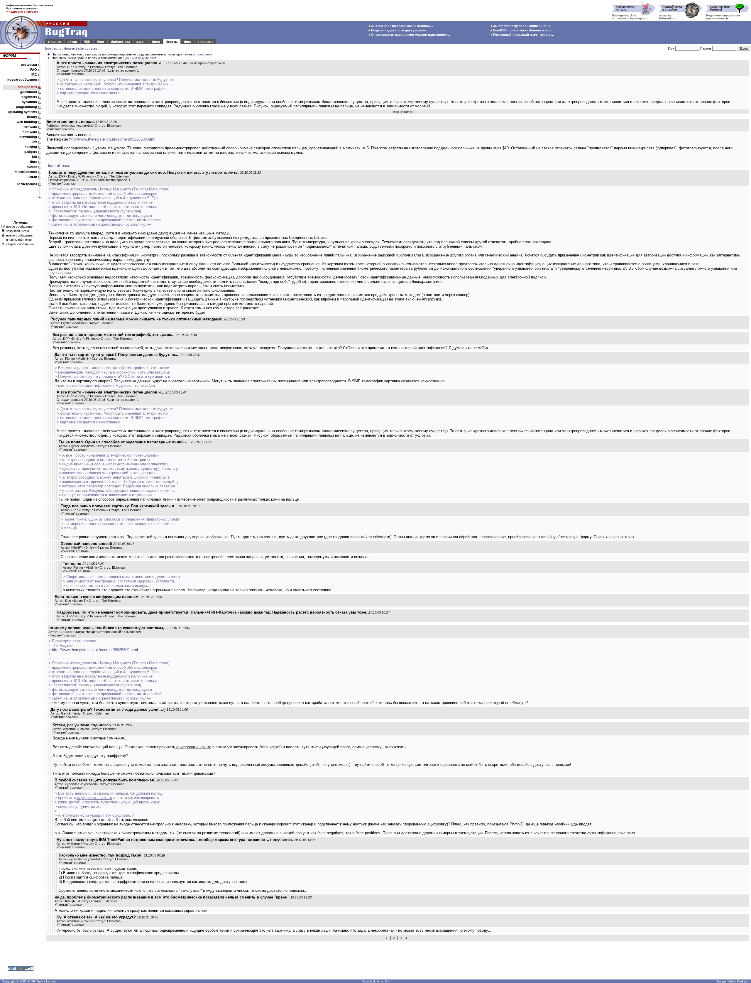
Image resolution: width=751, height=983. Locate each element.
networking (28, 137)
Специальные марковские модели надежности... (410, 34)
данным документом (140, 58)
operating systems (22, 112)
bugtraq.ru (53, 48)
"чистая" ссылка (70, 74)
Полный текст (58, 165)
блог (100, 41)
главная (54, 41)
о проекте (205, 41)
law (34, 141)
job (34, 156)
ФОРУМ (9, 56)
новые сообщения (22, 79)
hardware (30, 132)
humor (32, 166)
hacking (31, 146)
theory (32, 117)
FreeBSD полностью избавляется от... (522, 30)
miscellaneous (26, 171)
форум (171, 41)
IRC (34, 74)
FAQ (33, 69)
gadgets (30, 151)
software (30, 127)
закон (141, 41)
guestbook (28, 92)
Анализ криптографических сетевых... (401, 26)
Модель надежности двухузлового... (400, 30)
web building (27, 122)
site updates (87, 48)
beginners (29, 97)
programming (26, 107)
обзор (72, 41)
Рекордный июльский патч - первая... (523, 34)
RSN (87, 41)
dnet (187, 41)
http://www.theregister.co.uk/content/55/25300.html (112, 139)
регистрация (27, 184)
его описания (202, 54)
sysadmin (29, 102)
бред (156, 41)
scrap (32, 176)
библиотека (120, 41)
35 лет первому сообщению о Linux (521, 26)
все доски (29, 64)
